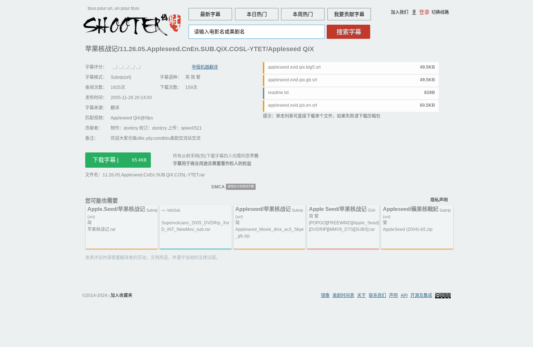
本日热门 (257, 14)
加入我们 (399, 12)
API (404, 295)
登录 (424, 12)
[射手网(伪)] (132, 24)
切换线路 (440, 12)
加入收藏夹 (121, 295)
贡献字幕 (354, 14)
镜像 (325, 295)
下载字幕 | (119, 160)
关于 (361, 295)
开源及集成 (421, 295)
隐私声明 (439, 200)
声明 (393, 295)
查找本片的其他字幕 (241, 186)
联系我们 (377, 295)
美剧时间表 (343, 295)
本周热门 (303, 14)
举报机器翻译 (205, 67)
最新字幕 (210, 14)
